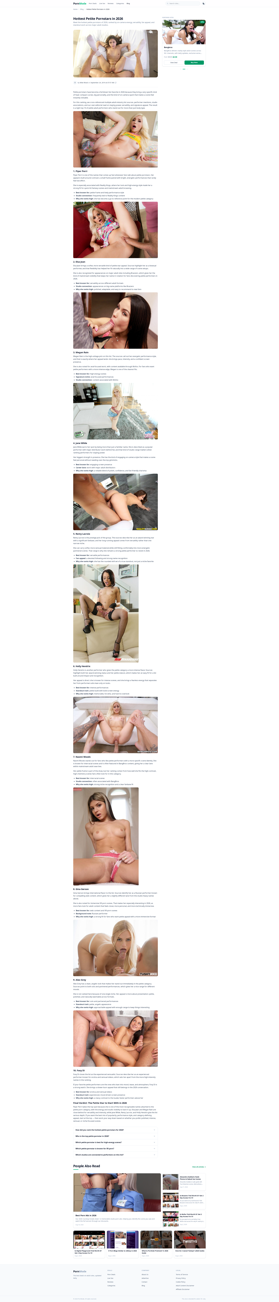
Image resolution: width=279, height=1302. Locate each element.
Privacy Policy (181, 1278)
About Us (145, 1274)
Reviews (111, 3)
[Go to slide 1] (180, 69)
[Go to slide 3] (187, 69)
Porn (79, 3)
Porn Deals (93, 3)
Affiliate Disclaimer (183, 1289)
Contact (144, 1282)
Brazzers (167, 47)
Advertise (145, 1278)
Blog (128, 3)
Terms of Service (182, 1274)
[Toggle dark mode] (204, 3)
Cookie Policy (180, 1282)
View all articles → (199, 1167)
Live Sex (102, 3)
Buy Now (194, 62)
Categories (120, 3)
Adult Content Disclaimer (185, 1286)
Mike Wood (84, 83)
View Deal (173, 63)
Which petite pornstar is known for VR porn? (95, 1148)
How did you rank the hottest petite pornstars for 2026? (100, 1130)
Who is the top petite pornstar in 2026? (92, 1136)
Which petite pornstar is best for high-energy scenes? (99, 1142)
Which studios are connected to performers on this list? (100, 1155)
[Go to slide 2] (184, 69)
